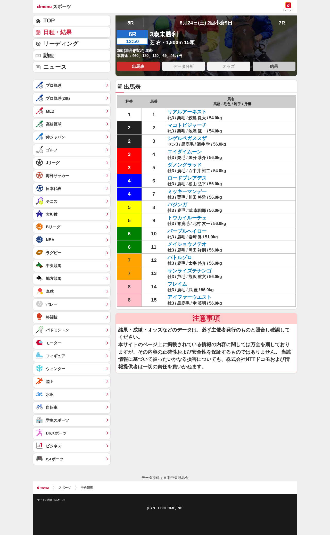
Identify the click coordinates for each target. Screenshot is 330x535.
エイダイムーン (185, 151)
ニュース (55, 67)
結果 (274, 66)
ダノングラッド (185, 165)
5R (130, 23)
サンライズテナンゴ (190, 270)
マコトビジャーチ (187, 125)
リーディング (61, 43)
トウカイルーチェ (187, 217)
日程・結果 (57, 32)
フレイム (177, 284)
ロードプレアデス (187, 178)
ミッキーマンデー (187, 191)
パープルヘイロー (187, 231)
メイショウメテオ (187, 244)
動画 (49, 55)
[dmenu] (43, 487)
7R (282, 23)
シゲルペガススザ (187, 138)
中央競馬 (87, 487)
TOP (49, 20)
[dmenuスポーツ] (56, 6)
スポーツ (65, 487)
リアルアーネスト (187, 111)
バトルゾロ (180, 257)
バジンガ (177, 204)
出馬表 (138, 66)
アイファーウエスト (190, 297)
